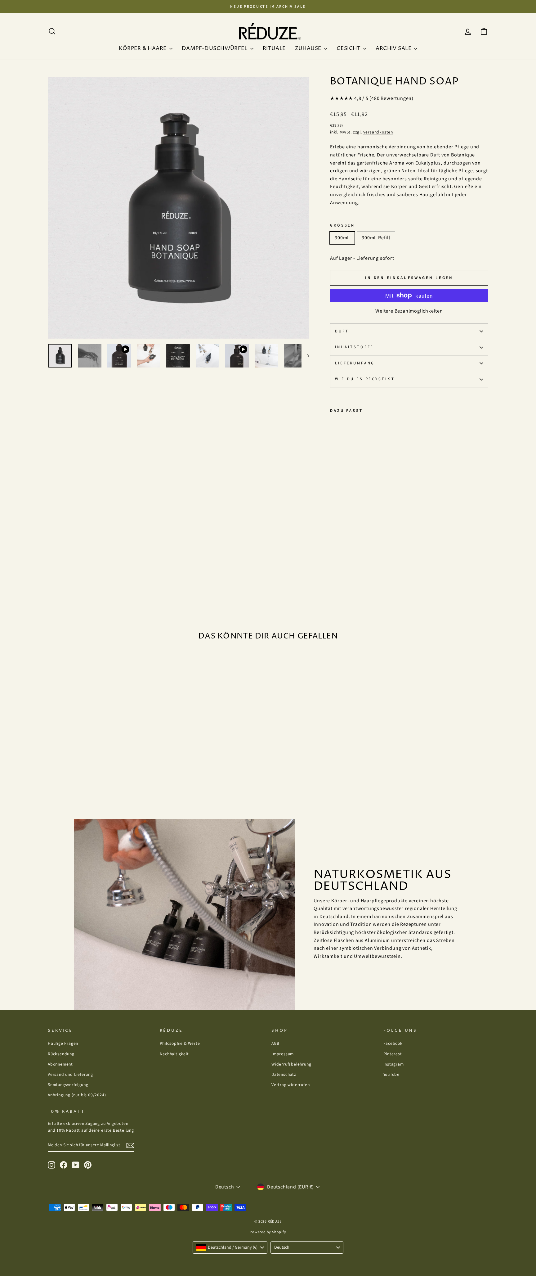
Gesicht (349, 48)
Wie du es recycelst (365, 379)
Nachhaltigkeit (174, 1054)
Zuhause (309, 48)
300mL (342, 237)
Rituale (274, 48)
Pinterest (392, 1054)
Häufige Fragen (63, 1043)
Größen (342, 225)
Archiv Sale (394, 48)
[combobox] (230, 1247)
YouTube (391, 1074)
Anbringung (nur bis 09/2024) (77, 1095)
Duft (342, 331)
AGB (275, 1043)
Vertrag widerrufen (290, 1085)
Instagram (393, 1064)
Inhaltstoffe (354, 347)
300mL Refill (376, 237)
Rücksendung (61, 1054)
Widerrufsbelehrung (291, 1064)
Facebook (393, 1043)
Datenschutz (283, 1074)
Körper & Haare (143, 48)
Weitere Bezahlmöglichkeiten (409, 311)
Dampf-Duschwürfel (215, 48)
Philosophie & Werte (180, 1043)
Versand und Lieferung (70, 1074)
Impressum (282, 1054)
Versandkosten (378, 132)
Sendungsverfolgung (68, 1085)
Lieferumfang (355, 363)
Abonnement (60, 1064)
